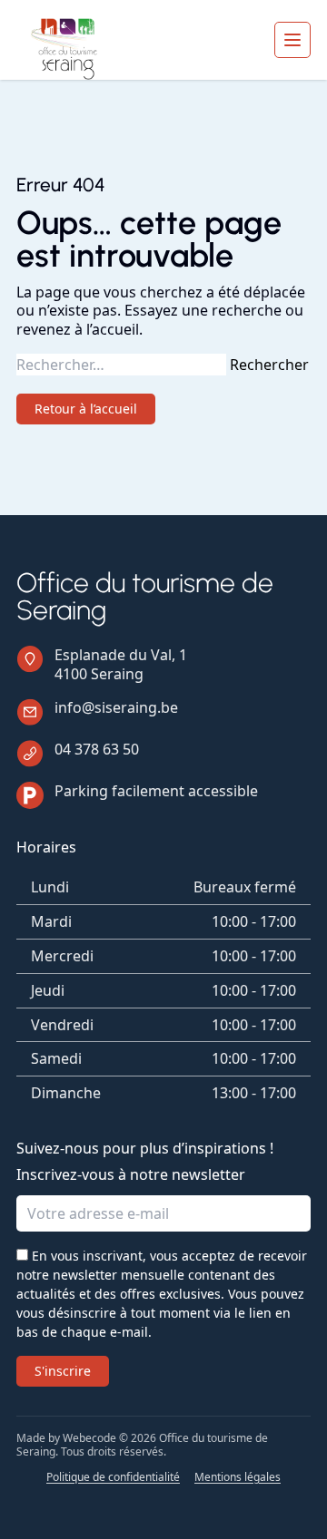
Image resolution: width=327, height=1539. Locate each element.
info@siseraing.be (116, 707)
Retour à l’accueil (86, 408)
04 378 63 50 (96, 749)
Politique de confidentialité (113, 1477)
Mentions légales (237, 1477)
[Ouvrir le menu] (292, 40)
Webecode (89, 1438)
